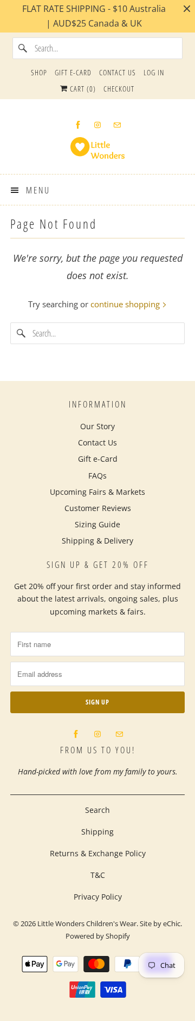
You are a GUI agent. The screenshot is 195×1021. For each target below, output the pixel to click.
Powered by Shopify (98, 936)
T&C (97, 875)
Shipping (97, 831)
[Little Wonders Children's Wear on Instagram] (97, 125)
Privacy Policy (98, 896)
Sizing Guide (97, 524)
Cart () (82, 88)
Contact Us (117, 72)
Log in (154, 72)
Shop (39, 72)
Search (97, 810)
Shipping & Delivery (97, 540)
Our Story (97, 426)
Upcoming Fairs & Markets (97, 492)
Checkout (118, 88)
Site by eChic (160, 923)
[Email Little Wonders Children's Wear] (117, 125)
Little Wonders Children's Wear (86, 923)
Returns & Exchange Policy (98, 853)
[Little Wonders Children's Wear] (97, 151)
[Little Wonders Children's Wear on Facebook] (78, 125)
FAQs (97, 475)
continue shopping (126, 304)
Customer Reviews (97, 508)
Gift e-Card (73, 72)
